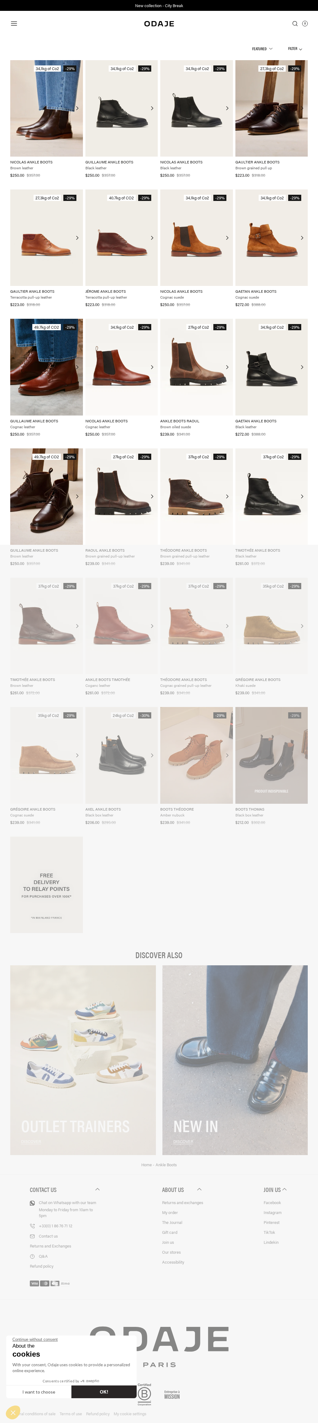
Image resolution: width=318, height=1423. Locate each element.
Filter (293, 48)
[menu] (56, 23)
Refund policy (41, 1266)
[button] (13, 1412)
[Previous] (15, 108)
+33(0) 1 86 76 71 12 (55, 1226)
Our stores (171, 1252)
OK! (104, 1391)
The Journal (172, 1222)
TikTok (269, 1232)
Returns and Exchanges (50, 1246)
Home (147, 1164)
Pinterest (271, 1222)
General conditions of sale (33, 1413)
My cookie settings (130, 1413)
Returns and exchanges (182, 1202)
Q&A (43, 1256)
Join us (168, 1242)
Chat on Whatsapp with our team (67, 1208)
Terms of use (71, 1413)
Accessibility (173, 1262)
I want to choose (38, 1391)
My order (170, 1212)
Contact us (48, 1236)
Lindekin (271, 1242)
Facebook (272, 1202)
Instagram (273, 1212)
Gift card (169, 1232)
